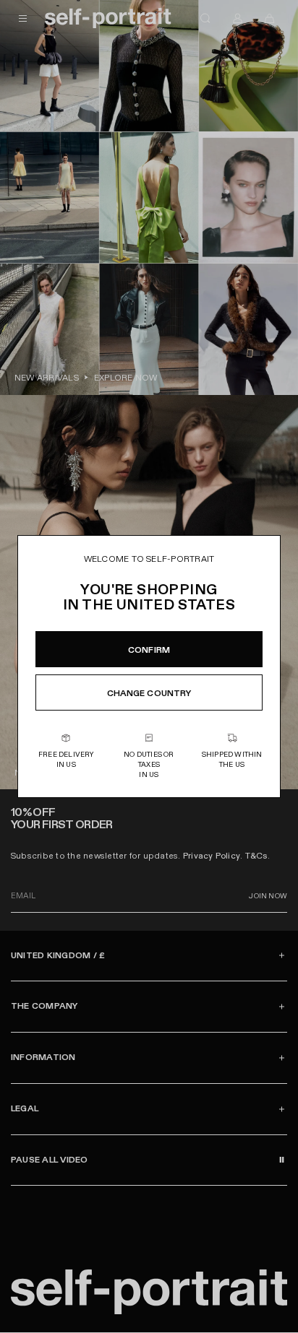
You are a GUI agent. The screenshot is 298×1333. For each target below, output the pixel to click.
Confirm (149, 650)
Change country (149, 693)
